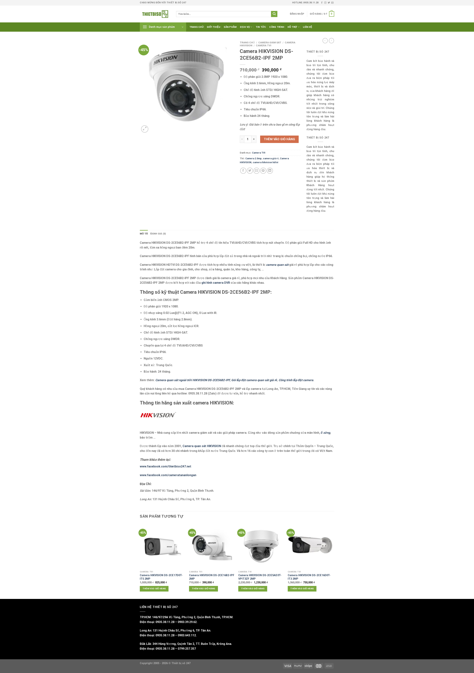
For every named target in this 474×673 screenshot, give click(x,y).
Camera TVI (263, 45)
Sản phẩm (230, 27)
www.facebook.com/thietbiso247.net (165, 466)
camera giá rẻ (271, 158)
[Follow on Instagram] (325, 2)
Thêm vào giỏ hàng (279, 139)
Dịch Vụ (245, 27)
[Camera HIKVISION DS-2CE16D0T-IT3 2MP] (310, 546)
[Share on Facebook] (243, 171)
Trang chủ (196, 27)
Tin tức (261, 27)
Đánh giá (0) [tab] (158, 233)
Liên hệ (307, 27)
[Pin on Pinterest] (263, 171)
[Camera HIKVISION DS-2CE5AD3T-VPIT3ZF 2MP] (261, 546)
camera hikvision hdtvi (265, 162)
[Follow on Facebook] (322, 2)
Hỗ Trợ (292, 27)
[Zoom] (144, 129)
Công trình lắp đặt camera (296, 380)
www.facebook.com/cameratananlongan (168, 475)
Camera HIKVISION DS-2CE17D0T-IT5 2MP (161, 577)
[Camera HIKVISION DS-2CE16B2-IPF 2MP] (212, 546)
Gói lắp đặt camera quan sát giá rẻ (254, 380)
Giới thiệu (214, 27)
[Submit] (274, 14)
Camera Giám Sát (269, 42)
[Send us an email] (332, 2)
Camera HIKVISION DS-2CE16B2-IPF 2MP (211, 577)
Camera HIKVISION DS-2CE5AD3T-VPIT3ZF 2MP (259, 577)
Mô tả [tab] (144, 233)
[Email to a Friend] (256, 171)
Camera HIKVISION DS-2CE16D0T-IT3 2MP (309, 577)
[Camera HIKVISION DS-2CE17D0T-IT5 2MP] (163, 546)
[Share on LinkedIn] (270, 171)
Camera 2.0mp (253, 158)
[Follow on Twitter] (329, 2)
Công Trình (276, 27)
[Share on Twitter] (250, 171)
